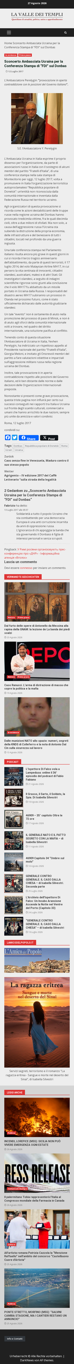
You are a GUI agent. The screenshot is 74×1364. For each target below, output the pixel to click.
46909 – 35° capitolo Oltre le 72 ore (13, 819)
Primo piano (25, 55)
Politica (11, 1133)
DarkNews (27, 1360)
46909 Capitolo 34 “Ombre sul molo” (13, 862)
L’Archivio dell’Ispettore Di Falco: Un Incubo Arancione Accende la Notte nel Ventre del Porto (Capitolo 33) (13, 904)
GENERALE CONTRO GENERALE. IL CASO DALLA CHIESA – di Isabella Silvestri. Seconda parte (13, 883)
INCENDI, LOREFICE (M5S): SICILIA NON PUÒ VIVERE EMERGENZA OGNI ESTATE (37, 1117)
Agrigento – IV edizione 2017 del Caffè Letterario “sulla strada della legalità (30, 475)
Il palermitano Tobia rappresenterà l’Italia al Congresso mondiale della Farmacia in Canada (37, 1173)
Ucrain (8, 449)
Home (8, 43)
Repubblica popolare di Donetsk (42, 445)
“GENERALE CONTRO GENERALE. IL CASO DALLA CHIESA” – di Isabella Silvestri (13, 926)
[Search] (65, 32)
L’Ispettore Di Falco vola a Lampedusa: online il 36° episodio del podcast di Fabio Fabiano (13, 776)
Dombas (18, 445)
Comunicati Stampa (17, 1189)
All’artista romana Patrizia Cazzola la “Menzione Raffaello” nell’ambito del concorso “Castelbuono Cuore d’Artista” (37, 1229)
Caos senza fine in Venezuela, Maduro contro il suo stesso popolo (36, 461)
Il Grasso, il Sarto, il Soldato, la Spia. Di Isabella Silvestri (13, 797)
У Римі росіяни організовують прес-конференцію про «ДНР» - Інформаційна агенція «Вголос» (35, 553)
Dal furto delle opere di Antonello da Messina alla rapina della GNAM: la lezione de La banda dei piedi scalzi (37, 602)
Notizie (11, 617)
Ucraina (19, 449)
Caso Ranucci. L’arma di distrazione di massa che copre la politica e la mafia (37, 661)
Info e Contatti (15, 1338)
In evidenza (10, 55)
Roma (64, 445)
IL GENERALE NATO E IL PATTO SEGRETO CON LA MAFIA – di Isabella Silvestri (13, 840)
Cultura (11, 1244)
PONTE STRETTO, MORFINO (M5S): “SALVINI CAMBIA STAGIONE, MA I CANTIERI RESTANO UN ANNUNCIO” (37, 1288)
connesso (26, 568)
